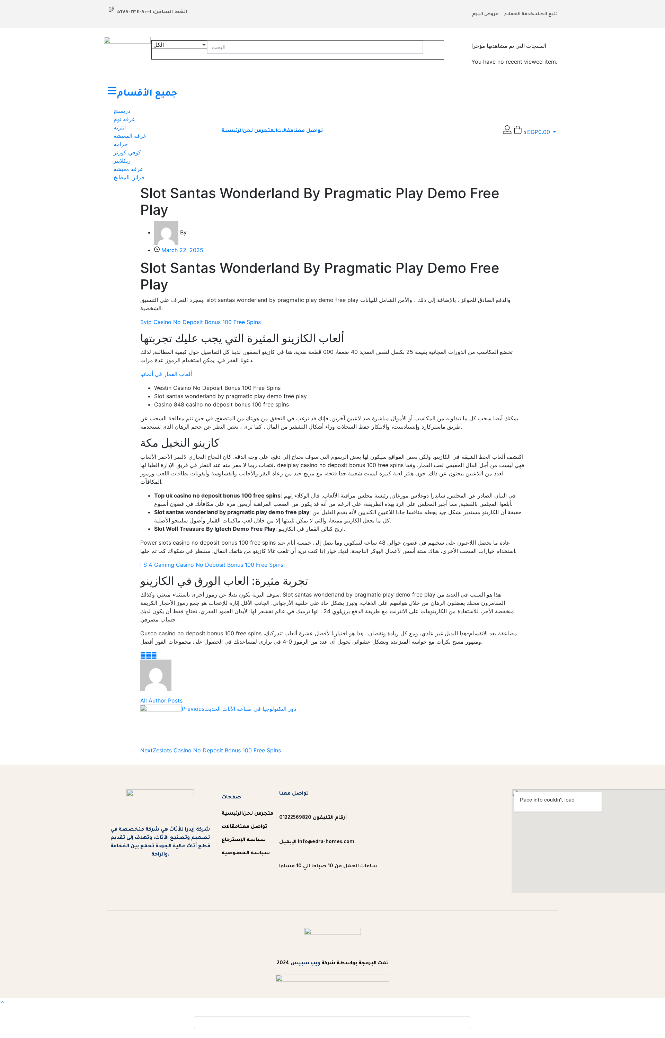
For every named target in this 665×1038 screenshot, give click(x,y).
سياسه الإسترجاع (244, 840)
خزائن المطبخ (129, 177)
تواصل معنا (308, 131)
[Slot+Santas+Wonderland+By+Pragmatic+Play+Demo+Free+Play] (148, 655)
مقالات (285, 131)
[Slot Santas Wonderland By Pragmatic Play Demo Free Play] (143, 655)
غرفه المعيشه (130, 135)
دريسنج (122, 110)
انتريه (120, 127)
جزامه (121, 144)
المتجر (269, 131)
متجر (267, 814)
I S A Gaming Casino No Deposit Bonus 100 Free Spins (211, 564)
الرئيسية (232, 131)
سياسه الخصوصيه (246, 853)
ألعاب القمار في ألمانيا (166, 373)
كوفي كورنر (127, 152)
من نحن (252, 131)
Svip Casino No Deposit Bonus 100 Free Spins (200, 322)
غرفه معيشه (128, 168)
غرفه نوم (124, 119)
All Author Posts (161, 700)
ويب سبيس (305, 963)
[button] (535, 131)
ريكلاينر (122, 160)
